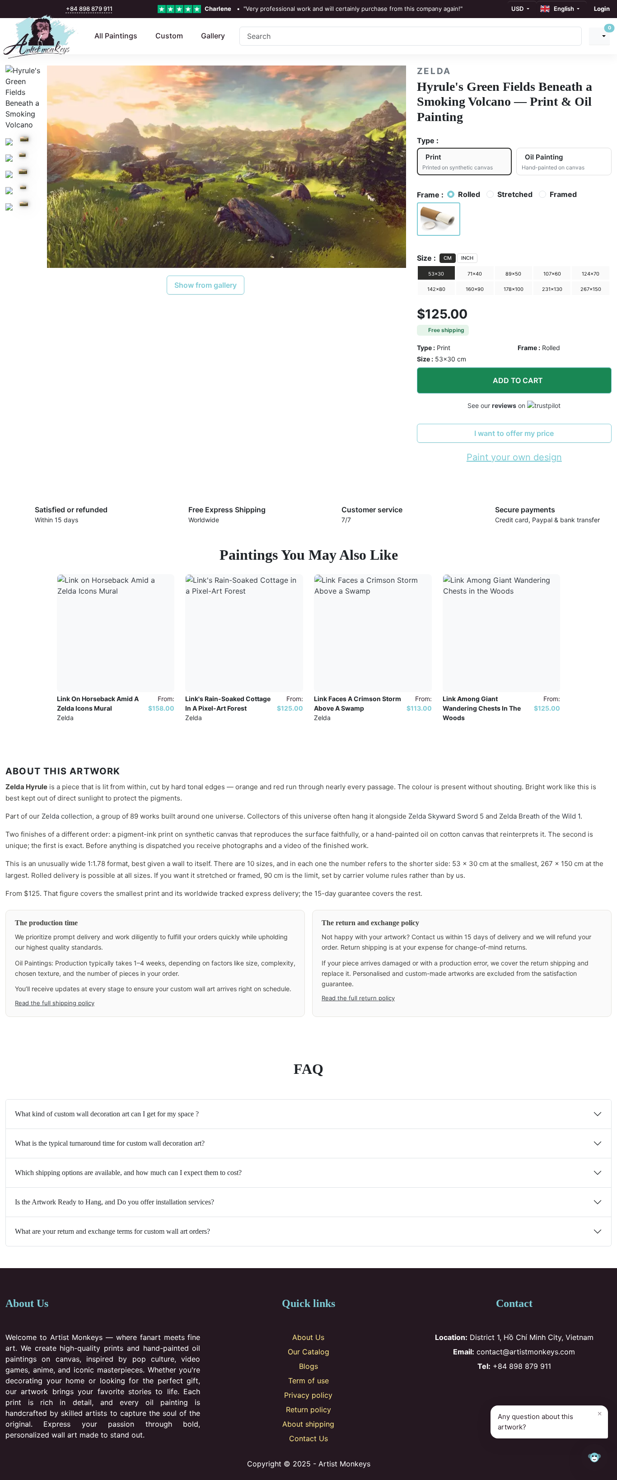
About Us (308, 1337)
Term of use (308, 1380)
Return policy (308, 1409)
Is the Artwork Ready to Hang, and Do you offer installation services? (114, 1202)
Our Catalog (308, 1351)
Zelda (434, 71)
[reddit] (51, 9)
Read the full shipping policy (54, 1003)
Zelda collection (67, 816)
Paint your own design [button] (514, 457)
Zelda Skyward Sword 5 (446, 816)
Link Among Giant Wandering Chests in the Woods (482, 708)
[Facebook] (484, 1389)
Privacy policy (308, 1395)
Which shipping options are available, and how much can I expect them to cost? (128, 1172)
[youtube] (42, 9)
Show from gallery (205, 285)
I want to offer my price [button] (514, 433)
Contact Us (308, 1438)
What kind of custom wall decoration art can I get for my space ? (107, 1114)
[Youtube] (529, 1389)
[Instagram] (499, 1389)
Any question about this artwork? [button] (550, 1420)
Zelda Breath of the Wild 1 (539, 816)
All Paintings (115, 35)
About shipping (308, 1423)
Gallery (213, 35)
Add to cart (518, 380)
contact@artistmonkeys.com (514, 1351)
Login (602, 8)
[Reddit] (544, 1389)
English (562, 8)
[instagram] (22, 9)
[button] (439, 219)
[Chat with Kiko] (594, 1457)
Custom (169, 35)
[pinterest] (32, 9)
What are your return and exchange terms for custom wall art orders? (112, 1231)
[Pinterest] (514, 1389)
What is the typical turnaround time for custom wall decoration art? (110, 1143)
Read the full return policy (358, 998)
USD (518, 8)
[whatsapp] (61, 9)
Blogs (308, 1366)
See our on (497, 405)
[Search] (571, 36)
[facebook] (12, 9)
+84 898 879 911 (89, 8)
